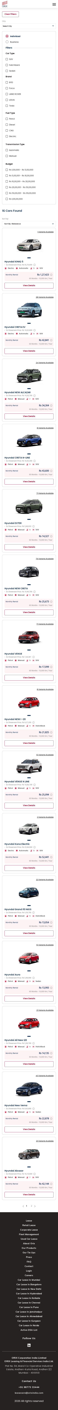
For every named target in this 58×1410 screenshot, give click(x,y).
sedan (12, 71)
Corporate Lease (29, 1229)
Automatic (14, 150)
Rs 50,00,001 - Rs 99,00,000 (22, 193)
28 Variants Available (44, 297)
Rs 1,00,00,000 (16, 199)
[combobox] (29, 26)
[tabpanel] (29, 244)
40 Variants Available (44, 1076)
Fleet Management (29, 1234)
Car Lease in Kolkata (29, 1298)
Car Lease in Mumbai (29, 1280)
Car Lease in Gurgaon (29, 1321)
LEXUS (12, 100)
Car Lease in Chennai (29, 1302)
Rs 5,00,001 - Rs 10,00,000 (21, 176)
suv (11, 59)
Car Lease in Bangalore (28, 1284)
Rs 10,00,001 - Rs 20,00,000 (22, 182)
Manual (12, 156)
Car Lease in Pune (29, 1307)
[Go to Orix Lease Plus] (4, 3)
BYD (11, 83)
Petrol (12, 119)
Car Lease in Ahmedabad (29, 1316)
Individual (15, 36)
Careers (29, 1275)
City (4, 21)
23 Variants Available (44, 1141)
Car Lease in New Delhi (29, 1289)
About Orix (29, 1243)
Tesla (11, 106)
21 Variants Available (44, 1010)
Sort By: (12, 224)
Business (14, 42)
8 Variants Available (45, 428)
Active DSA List (29, 1330)
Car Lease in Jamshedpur (29, 1311)
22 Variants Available (44, 880)
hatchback (14, 65)
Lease (29, 1220)
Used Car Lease (29, 1239)
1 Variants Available (45, 232)
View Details (29, 286)
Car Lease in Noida (29, 1325)
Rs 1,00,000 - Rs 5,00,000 (21, 170)
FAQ (29, 1261)
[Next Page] (35, 1206)
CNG (11, 131)
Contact (29, 1266)
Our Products (29, 1248)
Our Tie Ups (29, 1252)
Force (12, 88)
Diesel (12, 125)
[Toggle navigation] (54, 3)
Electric (12, 136)
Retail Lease (29, 1225)
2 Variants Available (45, 817)
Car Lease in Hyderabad (29, 1293)
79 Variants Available (44, 559)
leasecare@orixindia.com (29, 1392)
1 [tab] (29, 257)
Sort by (5, 219)
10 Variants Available (44, 755)
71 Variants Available (44, 493)
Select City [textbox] (7, 26)
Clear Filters (10, 14)
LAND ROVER (15, 94)
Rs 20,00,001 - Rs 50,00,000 (22, 187)
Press (29, 1257)
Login (29, 1270)
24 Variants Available (44, 363)
